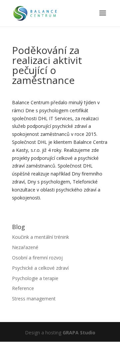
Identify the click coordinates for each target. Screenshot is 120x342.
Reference (23, 288)
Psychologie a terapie (35, 278)
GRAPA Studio (79, 332)
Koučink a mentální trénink (40, 237)
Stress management (34, 298)
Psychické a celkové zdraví (40, 268)
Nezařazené (25, 247)
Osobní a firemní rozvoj (37, 257)
